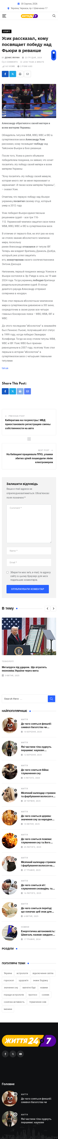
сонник (45, 994)
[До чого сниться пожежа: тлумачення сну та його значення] (9, 840)
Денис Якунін (12, 58)
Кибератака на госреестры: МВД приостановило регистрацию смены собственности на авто (28, 424)
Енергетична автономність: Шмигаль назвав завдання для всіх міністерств (38, 935)
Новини (25, 927)
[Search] (54, 15)
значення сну (11, 987)
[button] (47, 608)
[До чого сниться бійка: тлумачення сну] (9, 771)
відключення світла (43, 973)
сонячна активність (14, 1002)
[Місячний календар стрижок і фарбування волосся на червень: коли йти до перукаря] (9, 864)
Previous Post (17, 416)
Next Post (43, 450)
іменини (8, 1009)
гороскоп (9, 980)
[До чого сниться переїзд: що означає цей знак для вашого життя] (9, 910)
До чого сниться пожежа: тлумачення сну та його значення (36, 843)
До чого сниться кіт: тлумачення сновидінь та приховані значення (36, 889)
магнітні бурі (29, 987)
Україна (8, 973)
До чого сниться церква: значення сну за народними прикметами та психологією (38, 819)
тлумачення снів (37, 1002)
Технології (8, 661)
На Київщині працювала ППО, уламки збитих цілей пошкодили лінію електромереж (29, 458)
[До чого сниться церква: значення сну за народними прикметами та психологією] (9, 817)
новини (44, 987)
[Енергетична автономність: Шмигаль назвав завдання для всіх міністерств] (9, 933)
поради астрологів (14, 994)
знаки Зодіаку (40, 980)
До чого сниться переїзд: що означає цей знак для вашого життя (36, 912)
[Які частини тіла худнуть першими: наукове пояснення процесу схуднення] (9, 748)
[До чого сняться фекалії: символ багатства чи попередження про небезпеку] (9, 725)
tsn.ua (5, 368)
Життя (24, 719)
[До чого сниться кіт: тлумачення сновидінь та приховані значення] (9, 887)
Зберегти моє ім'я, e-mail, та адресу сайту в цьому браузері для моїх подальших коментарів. (30, 576)
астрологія (22, 973)
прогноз (32, 994)
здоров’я (23, 980)
